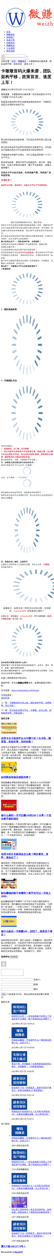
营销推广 (10, 37)
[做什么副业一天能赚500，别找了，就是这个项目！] (9, 926)
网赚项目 (10, 34)
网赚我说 (10, 45)
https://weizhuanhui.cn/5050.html (25, 690)
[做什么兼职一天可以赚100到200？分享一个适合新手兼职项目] (9, 810)
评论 (4, 994)
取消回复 (13, 957)
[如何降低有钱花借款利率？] (9, 772)
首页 (8, 32)
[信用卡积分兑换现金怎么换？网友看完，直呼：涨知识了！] (9, 849)
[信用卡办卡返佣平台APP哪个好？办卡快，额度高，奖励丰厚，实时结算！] (9, 733)
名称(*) (37, 979)
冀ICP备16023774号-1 (13, 1246)
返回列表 (5, 698)
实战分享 (10, 40)
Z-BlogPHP (17, 1252)
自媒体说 (10, 43)
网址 (36, 989)
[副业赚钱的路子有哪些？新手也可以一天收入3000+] (9, 888)
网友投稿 (10, 51)
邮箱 (36, 984)
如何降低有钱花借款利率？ (16, 777)
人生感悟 (10, 48)
